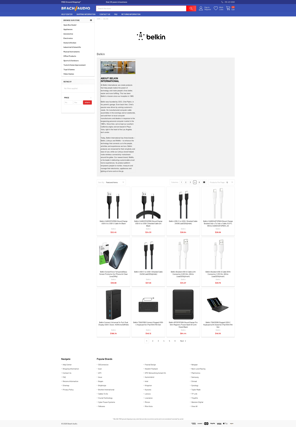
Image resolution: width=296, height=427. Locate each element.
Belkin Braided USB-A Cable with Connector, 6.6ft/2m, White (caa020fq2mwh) (183, 274)
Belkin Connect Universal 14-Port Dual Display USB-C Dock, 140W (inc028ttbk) (113, 323)
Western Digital (197, 402)
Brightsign (102, 385)
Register (207, 9)
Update (87, 102)
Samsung (195, 377)
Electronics (68, 38)
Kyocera (148, 389)
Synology (194, 385)
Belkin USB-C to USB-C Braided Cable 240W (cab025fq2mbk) (148, 273)
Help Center (66, 14)
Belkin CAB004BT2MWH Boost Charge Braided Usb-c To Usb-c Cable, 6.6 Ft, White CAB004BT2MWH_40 (218, 223)
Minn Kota (149, 406)
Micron (147, 402)
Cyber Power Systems (106, 402)
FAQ (115, 14)
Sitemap (66, 385)
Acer (100, 369)
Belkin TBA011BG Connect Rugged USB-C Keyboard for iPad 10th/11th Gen (148, 323)
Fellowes (101, 406)
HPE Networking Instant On (155, 373)
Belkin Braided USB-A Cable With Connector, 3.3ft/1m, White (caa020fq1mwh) (218, 274)
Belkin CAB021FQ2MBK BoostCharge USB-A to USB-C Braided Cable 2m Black (148, 223)
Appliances (67, 29)
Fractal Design (150, 364)
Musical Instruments (71, 52)
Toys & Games (69, 69)
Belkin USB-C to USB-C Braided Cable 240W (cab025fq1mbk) (183, 222)
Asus (100, 377)
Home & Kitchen (69, 43)
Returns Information (130, 14)
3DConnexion (103, 364)
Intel (146, 381)
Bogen (100, 381)
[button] (78, 97)
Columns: (175, 182)
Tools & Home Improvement (74, 65)
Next (182, 341)
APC (100, 373)
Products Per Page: (217, 182)
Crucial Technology (105, 398)
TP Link (194, 394)
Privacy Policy (68, 389)
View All (194, 406)
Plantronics (195, 373)
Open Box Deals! (70, 25)
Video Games (68, 74)
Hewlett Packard (151, 369)
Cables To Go (103, 394)
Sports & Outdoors (71, 61)
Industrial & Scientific (72, 47)
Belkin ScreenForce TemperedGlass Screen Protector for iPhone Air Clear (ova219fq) (113, 274)
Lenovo (148, 394)
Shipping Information (86, 14)
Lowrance (149, 398)
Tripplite (194, 398)
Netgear (194, 364)
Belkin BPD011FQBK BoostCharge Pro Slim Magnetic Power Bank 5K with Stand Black (183, 324)
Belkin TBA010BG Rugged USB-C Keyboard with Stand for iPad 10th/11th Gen (218, 324)
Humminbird (149, 377)
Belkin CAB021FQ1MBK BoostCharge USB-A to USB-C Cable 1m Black (113, 222)
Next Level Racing (198, 369)
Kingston (148, 385)
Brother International (106, 389)
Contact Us (105, 14)
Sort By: (101, 182)
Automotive (68, 34)
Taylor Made (195, 389)
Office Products (69, 56)
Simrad (194, 381)
